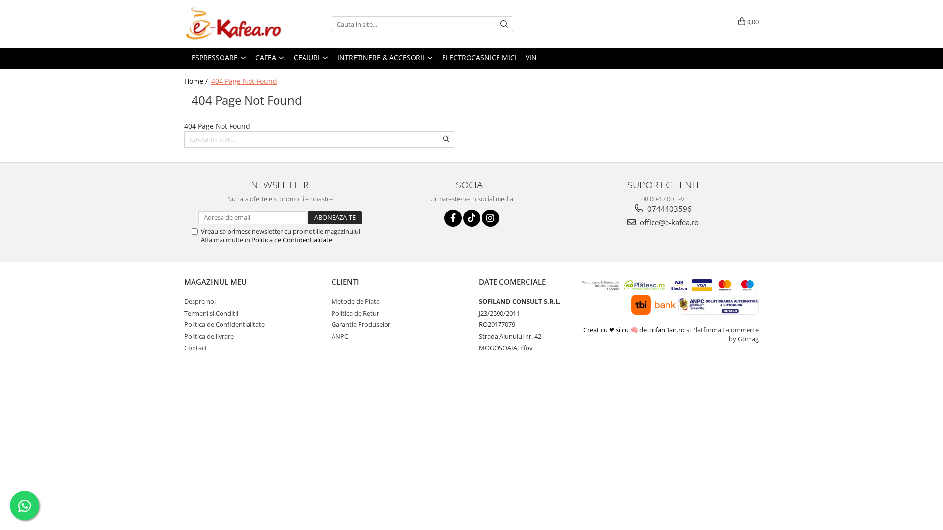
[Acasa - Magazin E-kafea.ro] (233, 24)
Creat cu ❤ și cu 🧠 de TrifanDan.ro (634, 329)
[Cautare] (504, 24)
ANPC (340, 336)
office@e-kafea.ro (668, 222)
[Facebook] (453, 218)
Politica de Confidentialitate (291, 240)
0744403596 (668, 208)
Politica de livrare (209, 336)
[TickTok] (471, 218)
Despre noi (200, 301)
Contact (195, 348)
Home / (197, 81)
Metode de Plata (356, 301)
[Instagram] (490, 218)
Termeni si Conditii (211, 313)
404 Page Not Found (244, 81)
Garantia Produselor (361, 324)
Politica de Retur (355, 313)
